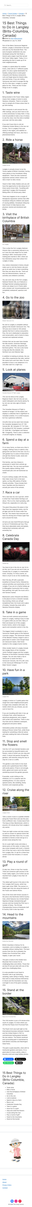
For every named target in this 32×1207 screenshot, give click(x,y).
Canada (21, 13)
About (4, 1182)
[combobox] (16, 5)
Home (4, 13)
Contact (5, 1188)
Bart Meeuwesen (16, 38)
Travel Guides (12, 13)
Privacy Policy (6, 1185)
